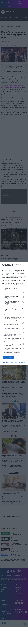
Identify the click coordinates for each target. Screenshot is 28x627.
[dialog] (14, 313)
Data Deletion (6, 362)
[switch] (23, 292)
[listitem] (14, 289)
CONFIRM (8, 357)
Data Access (14, 362)
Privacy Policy (22, 362)
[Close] (25, 264)
